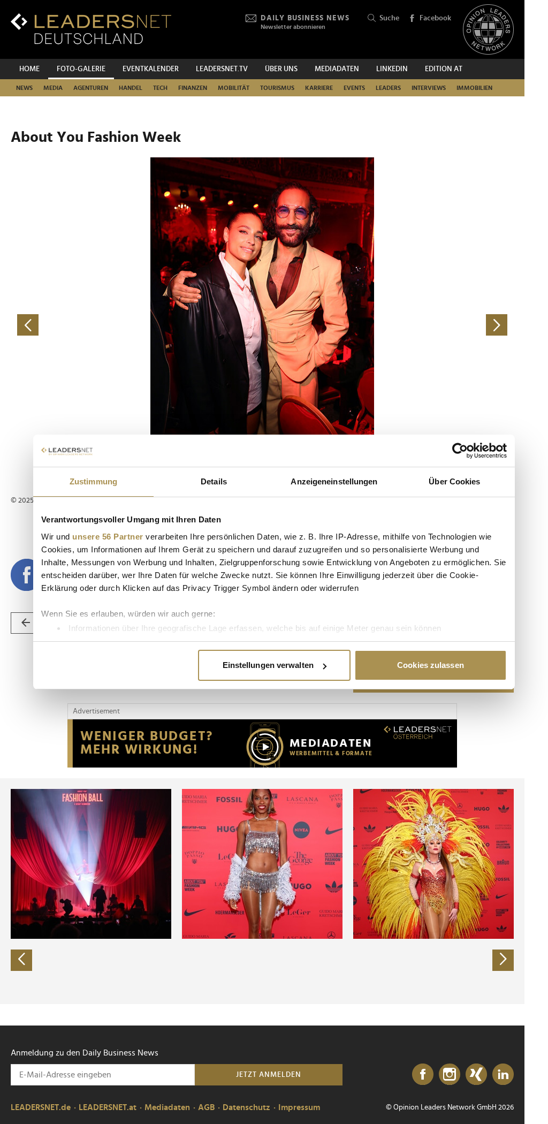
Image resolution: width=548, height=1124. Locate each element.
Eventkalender (151, 69)
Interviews (429, 88)
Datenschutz (246, 1107)
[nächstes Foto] (388, 325)
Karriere (319, 88)
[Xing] (476, 1074)
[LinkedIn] (503, 1074)
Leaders (388, 88)
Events (354, 88)
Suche (389, 18)
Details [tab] (214, 481)
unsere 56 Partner (107, 536)
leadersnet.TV (222, 69)
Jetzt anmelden (268, 1075)
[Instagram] (449, 1074)
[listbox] (262, 891)
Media (53, 88)
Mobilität (233, 88)
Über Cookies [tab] (454, 481)
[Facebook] (422, 1074)
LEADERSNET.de (41, 1107)
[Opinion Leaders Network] (488, 29)
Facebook (435, 18)
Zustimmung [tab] (93, 481)
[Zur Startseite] (91, 28)
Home (29, 69)
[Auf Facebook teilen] (27, 575)
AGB (206, 1107)
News (24, 88)
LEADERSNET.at (107, 1107)
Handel (130, 88)
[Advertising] (262, 743)
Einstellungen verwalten (268, 665)
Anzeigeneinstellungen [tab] (334, 481)
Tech (160, 88)
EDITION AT (443, 69)
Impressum (299, 1107)
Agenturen (90, 88)
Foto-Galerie (81, 69)
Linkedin (392, 69)
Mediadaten (337, 69)
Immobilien (474, 88)
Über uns (281, 69)
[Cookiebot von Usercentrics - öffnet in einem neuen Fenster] (460, 451)
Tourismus (277, 88)
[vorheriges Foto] (136, 325)
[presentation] (21, 960)
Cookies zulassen (430, 665)
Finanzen (192, 88)
